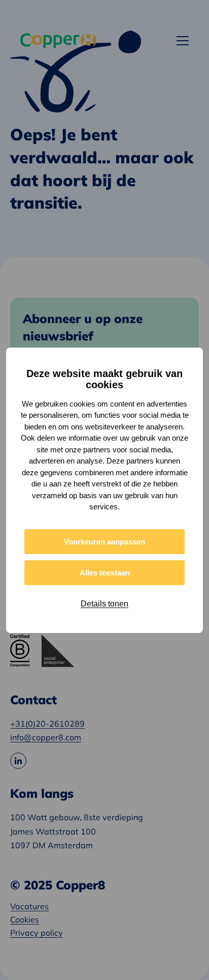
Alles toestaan (105, 572)
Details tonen (104, 603)
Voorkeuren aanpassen (104, 541)
